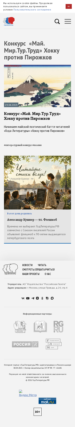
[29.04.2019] (37, 66)
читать (42, 265)
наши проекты (30, 274)
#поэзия (37, 145)
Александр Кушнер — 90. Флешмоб (32, 220)
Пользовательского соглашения (32, 9)
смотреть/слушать (33, 269)
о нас (48, 274)
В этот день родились (19, 213)
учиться (50, 269)
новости (27, 265)
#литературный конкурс (18, 145)
